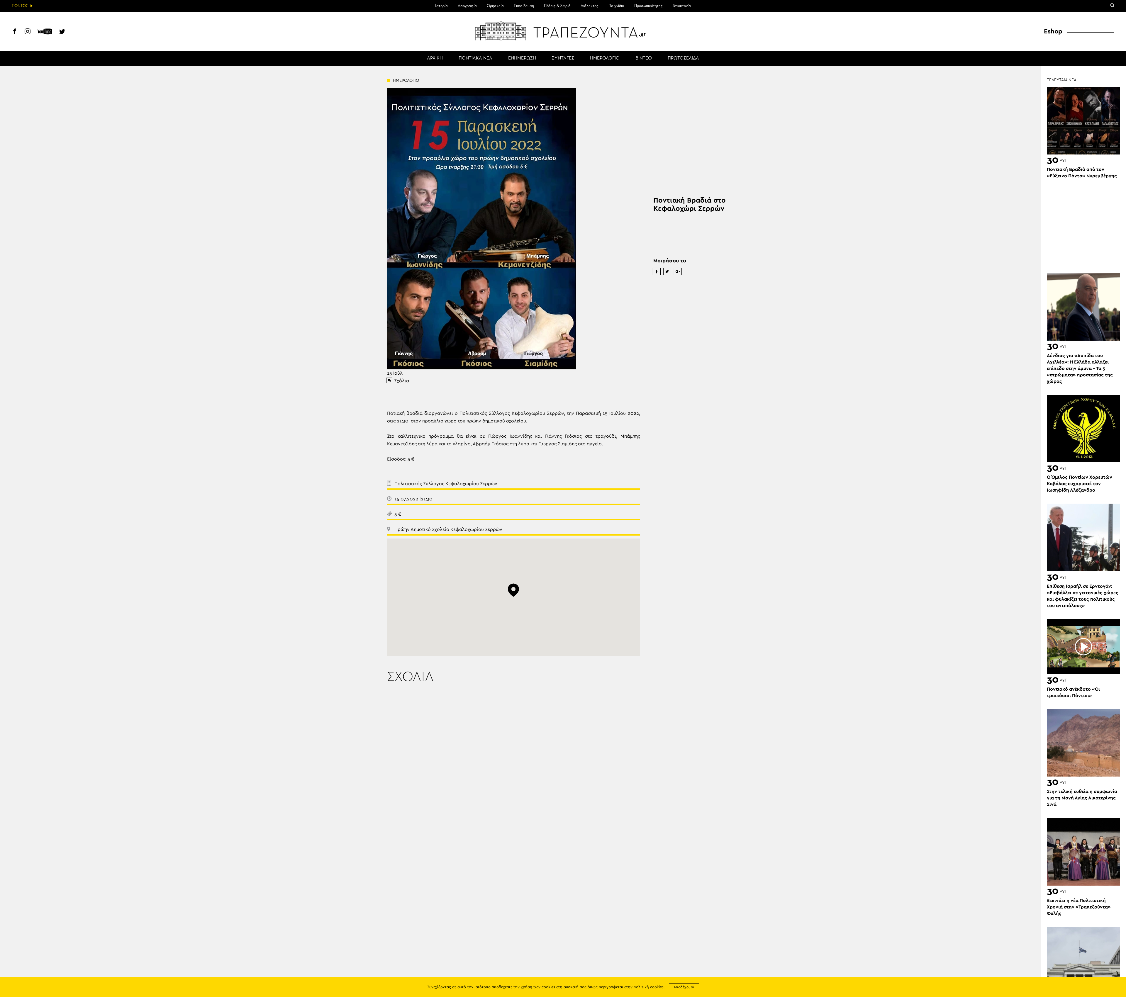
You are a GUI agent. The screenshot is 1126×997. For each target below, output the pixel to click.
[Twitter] (62, 32)
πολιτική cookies (649, 987)
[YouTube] (45, 32)
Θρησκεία (495, 6)
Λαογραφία (467, 6)
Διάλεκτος (589, 6)
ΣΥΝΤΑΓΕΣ (563, 58)
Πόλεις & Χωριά (557, 6)
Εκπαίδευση (524, 6)
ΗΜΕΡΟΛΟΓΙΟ (605, 58)
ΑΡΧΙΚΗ (435, 58)
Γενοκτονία (682, 6)
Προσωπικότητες (648, 6)
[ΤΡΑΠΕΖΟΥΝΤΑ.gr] (563, 30)
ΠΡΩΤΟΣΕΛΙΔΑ (683, 58)
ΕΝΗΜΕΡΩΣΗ (522, 58)
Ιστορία (441, 6)
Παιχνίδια (616, 6)
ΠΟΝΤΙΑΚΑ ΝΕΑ (475, 58)
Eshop (1053, 31)
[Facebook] (15, 32)
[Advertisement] (1083, 226)
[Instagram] (27, 32)
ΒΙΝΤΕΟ (643, 58)
